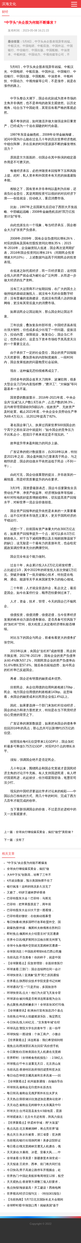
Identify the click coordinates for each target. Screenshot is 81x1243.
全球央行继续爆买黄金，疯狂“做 (28, 868)
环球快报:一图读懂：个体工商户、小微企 (34, 1034)
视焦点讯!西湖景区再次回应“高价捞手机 (33, 1046)
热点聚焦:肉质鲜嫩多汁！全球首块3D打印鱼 (35, 1004)
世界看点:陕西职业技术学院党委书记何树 (34, 981)
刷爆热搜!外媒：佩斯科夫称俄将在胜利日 (34, 927)
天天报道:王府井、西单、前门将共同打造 (34, 1164)
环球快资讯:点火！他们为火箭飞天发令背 (34, 992)
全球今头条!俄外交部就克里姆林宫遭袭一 (34, 945)
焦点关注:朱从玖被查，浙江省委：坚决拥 (34, 1134)
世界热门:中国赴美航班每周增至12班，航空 (35, 1175)
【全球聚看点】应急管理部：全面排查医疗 (35, 963)
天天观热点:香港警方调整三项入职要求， (34, 1181)
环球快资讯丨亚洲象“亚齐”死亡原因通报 (33, 975)
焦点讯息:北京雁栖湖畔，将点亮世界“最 (33, 1128)
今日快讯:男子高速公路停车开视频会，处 (34, 1170)
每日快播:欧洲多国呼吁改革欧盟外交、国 (34, 922)
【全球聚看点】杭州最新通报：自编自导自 (35, 1081)
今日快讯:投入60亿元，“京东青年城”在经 (33, 1022)
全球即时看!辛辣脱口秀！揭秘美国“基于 (33, 1205)
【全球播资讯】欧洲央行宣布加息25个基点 (35, 1010)
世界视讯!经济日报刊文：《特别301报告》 (35, 1193)
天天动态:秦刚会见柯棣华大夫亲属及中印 (34, 1105)
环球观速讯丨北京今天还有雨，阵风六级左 (35, 1116)
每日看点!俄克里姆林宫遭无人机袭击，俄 (34, 1146)
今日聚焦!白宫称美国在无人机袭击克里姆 (34, 1051)
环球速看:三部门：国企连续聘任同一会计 (34, 969)
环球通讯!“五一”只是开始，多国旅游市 (32, 986)
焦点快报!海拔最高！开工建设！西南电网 (34, 1187)
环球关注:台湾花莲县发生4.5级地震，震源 (34, 1110)
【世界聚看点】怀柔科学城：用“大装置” (33, 1122)
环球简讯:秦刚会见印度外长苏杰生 (29, 1087)
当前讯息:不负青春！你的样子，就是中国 (34, 957)
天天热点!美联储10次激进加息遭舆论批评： (35, 1099)
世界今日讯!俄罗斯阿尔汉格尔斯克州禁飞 (34, 939)
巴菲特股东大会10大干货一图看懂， (30, 910)
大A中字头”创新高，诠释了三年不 (29, 874)
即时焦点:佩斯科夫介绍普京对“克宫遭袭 (33, 933)
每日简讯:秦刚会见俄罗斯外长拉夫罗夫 (32, 1093)
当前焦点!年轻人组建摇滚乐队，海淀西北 (34, 1016)
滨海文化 (9, 4)
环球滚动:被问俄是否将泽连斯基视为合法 (34, 998)
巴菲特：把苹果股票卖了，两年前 (29, 904)
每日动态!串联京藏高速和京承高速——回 (34, 1075)
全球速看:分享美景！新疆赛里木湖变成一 (34, 1158)
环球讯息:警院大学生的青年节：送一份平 (34, 1028)
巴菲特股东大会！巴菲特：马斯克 (29, 898)
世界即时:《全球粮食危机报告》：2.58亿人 (35, 1057)
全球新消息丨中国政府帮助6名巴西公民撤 (34, 951)
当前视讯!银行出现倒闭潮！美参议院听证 (34, 1140)
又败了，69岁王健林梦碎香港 (26, 892)
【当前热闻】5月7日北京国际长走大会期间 (35, 1199)
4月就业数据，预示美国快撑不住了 (30, 880)
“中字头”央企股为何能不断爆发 (27, 862)
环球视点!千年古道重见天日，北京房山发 (34, 1063)
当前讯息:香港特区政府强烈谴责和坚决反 (34, 1069)
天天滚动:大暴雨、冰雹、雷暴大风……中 (34, 1152)
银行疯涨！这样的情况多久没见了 (29, 886)
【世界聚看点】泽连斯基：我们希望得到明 (35, 1040)
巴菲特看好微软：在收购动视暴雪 (29, 916)
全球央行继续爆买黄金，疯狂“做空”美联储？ (45, 832)
